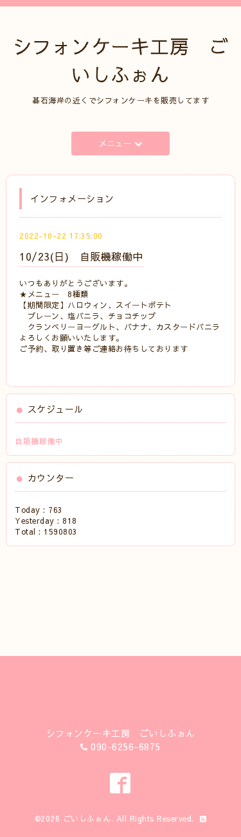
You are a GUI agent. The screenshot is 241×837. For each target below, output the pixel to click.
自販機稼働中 (39, 441)
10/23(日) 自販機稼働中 (81, 256)
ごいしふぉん (87, 818)
